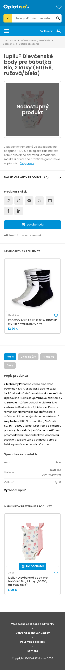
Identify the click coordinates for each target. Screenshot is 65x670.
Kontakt (32, 650)
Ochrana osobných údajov (33, 633)
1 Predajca (13, 315)
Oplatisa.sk (9, 40)
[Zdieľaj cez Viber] (39, 200)
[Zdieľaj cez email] (50, 200)
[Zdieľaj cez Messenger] (29, 200)
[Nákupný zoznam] (59, 7)
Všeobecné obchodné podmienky (32, 624)
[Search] (58, 18)
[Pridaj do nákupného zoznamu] (8, 200)
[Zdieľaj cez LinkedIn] (18, 211)
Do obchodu (35, 225)
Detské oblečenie (29, 44)
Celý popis (27, 163)
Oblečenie (9, 44)
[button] (56, 315)
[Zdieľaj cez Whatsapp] (18, 200)
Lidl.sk (11, 573)
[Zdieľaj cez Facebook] (8, 211)
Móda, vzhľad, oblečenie (35, 40)
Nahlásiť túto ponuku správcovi (23, 235)
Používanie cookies (32, 642)
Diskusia (28, 356)
